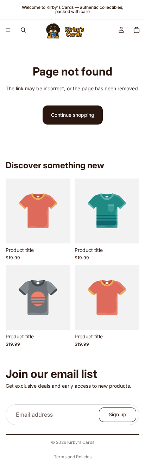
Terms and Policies (73, 456)
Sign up (117, 415)
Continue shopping (72, 115)
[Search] (23, 30)
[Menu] (8, 30)
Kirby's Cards (80, 442)
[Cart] (136, 30)
